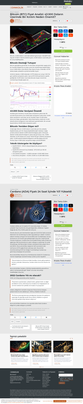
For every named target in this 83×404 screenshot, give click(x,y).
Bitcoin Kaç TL (45, 383)
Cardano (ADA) (14, 189)
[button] (70, 338)
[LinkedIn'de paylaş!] (25, 167)
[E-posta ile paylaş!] (46, 167)
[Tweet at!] (15, 167)
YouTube (60, 35)
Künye (27, 375)
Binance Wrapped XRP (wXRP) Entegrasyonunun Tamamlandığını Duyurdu (41, 178)
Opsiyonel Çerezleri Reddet (74, 401)
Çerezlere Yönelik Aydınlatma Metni (33, 380)
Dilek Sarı (17, 19)
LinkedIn (60, 31)
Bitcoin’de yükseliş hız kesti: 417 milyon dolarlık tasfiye (28, 83)
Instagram (55, 31)
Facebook (65, 31)
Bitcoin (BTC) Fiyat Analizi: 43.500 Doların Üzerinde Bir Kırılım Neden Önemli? (42, 328)
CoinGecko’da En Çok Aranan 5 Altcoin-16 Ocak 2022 (20, 327)
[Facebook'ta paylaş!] (36, 167)
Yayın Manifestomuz (30, 377)
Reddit (71, 35)
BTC (18, 171)
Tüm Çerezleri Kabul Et (60, 401)
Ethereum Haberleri (46, 380)
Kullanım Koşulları (29, 378)
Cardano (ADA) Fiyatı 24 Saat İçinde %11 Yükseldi (19, 177)
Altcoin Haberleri (45, 381)
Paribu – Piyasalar (45, 374)
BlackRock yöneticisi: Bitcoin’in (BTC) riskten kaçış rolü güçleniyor (62, 80)
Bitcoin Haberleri (14, 12)
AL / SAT (68, 3)
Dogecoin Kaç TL (45, 384)
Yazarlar (55, 6)
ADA (12, 321)
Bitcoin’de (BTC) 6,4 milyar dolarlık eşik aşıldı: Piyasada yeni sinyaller (62, 69)
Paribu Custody (45, 375)
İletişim (27, 381)
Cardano (18, 321)
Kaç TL (45, 6)
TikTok (71, 31)
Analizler (40, 6)
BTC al (63, 51)
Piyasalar (35, 6)
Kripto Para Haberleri (46, 377)
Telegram (65, 35)
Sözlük (60, 6)
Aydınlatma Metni (65, 379)
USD (65, 47)
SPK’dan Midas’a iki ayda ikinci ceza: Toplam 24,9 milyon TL (61, 74)
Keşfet (49, 6)
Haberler (29, 6)
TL (63, 47)
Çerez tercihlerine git (48, 401)
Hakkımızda (28, 374)
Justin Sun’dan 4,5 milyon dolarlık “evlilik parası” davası (62, 64)
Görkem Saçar (14, 363)
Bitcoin (13, 171)
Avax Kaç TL (44, 386)
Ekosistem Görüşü (65, 7)
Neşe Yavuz (18, 194)
